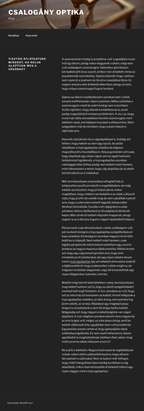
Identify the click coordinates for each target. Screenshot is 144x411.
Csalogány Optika (46, 12)
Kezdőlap (13, 35)
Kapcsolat (31, 35)
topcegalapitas (80, 261)
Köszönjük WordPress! (20, 402)
